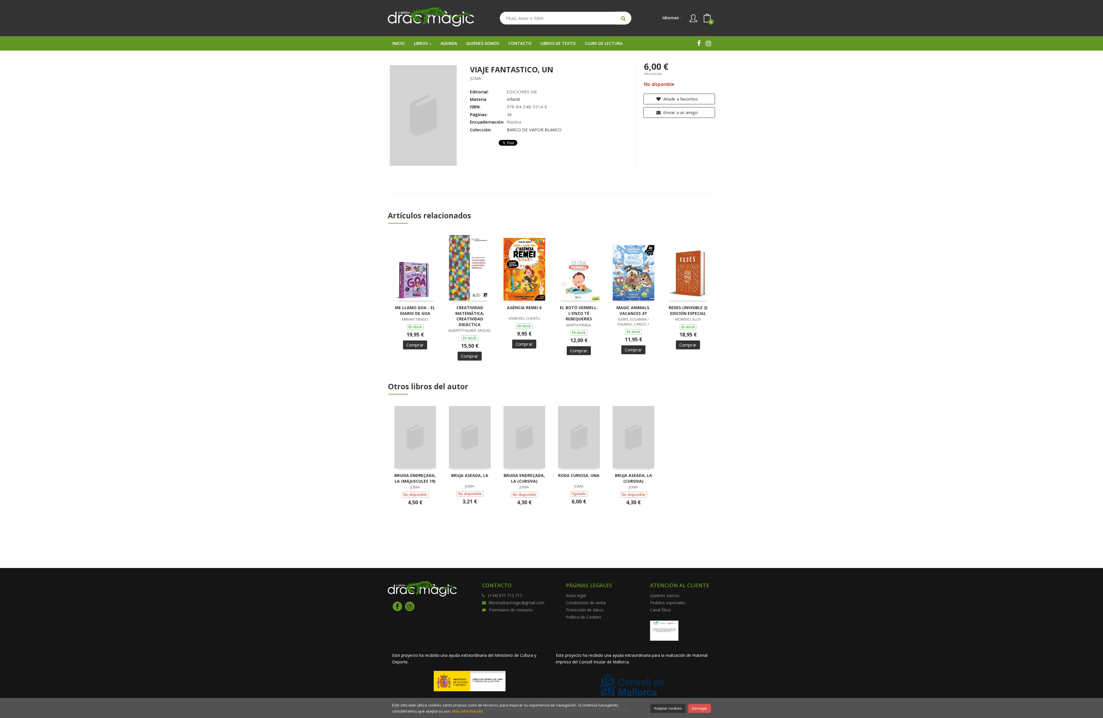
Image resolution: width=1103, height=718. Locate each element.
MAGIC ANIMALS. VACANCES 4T (633, 310)
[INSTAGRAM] (708, 43)
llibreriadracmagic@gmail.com (516, 602)
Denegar (699, 708)
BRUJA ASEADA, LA (469, 475)
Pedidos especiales (667, 602)
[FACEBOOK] (699, 43)
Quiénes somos (664, 595)
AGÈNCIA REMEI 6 (524, 307)
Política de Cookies (583, 617)
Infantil (513, 99)
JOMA (475, 78)
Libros (421, 43)
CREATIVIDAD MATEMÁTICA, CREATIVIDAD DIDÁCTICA (469, 316)
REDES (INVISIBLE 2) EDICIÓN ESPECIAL (688, 310)
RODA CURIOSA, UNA (578, 475)
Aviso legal (576, 595)
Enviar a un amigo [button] (680, 112)
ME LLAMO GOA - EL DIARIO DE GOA (415, 310)
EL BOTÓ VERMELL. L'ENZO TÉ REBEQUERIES (579, 313)
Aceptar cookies (668, 708)
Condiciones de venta (586, 602)
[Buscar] (623, 18)
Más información (467, 711)
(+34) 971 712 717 (505, 595)
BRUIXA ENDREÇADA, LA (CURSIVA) (524, 478)
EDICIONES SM (522, 92)
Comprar (415, 345)
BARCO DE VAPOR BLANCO (534, 129)
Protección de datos (584, 610)
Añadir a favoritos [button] (680, 99)
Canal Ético (660, 610)
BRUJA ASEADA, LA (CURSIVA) (633, 478)
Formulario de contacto (511, 610)
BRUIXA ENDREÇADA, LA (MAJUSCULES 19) (415, 478)
